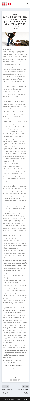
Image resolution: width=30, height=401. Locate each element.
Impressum (17, 399)
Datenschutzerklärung (8, 399)
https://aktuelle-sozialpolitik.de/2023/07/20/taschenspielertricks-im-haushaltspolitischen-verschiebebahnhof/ (15, 364)
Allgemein (14, 27)
